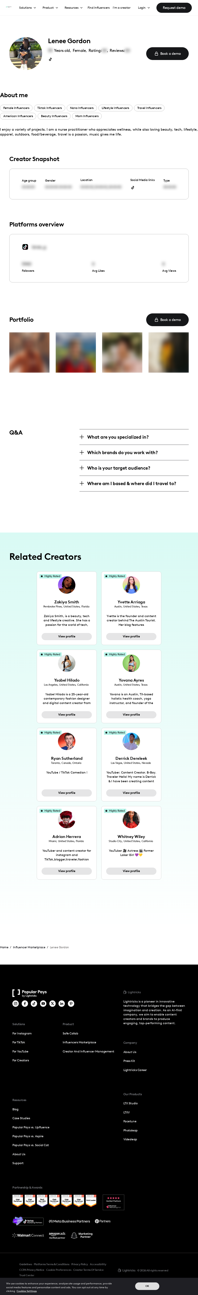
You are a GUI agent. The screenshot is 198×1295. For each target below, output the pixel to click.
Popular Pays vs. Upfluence (30, 1127)
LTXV (126, 1112)
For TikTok (18, 1042)
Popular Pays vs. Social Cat (30, 1145)
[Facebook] (25, 1003)
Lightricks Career (135, 1070)
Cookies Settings (27, 1291)
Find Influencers (98, 7)
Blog (15, 1109)
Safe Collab (70, 1033)
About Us (18, 1154)
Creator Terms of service (88, 1270)
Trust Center (26, 1275)
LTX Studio (130, 1103)
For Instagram (22, 1033)
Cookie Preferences (58, 1270)
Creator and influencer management (88, 1051)
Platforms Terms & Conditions (51, 1264)
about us (129, 1052)
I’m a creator (122, 7)
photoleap (130, 1130)
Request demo (174, 8)
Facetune (129, 1121)
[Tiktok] (34, 1003)
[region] (99, 1286)
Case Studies (21, 1118)
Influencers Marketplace (79, 1042)
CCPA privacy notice (31, 1270)
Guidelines (25, 1264)
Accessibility (98, 1264)
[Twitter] (52, 1003)
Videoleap (130, 1139)
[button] (27, 8)
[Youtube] (43, 1003)
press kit (129, 1061)
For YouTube (20, 1051)
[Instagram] (15, 1003)
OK (147, 1286)
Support (18, 1163)
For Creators (20, 1060)
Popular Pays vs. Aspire (28, 1136)
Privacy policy (79, 1264)
